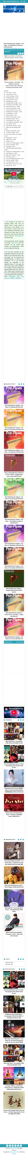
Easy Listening (10, 56)
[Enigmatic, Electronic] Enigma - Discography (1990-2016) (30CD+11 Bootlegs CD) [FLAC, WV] (14, 1016)
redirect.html (14, 242)
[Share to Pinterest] (20, 53)
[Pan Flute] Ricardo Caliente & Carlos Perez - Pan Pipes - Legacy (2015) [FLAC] (14, 614)
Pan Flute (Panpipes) (9, 57)
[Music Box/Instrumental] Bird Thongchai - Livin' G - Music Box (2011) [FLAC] (14, 934)
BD (11, 181)
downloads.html (19, 235)
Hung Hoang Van (14, 1152)
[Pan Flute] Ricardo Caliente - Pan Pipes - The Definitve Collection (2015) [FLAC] (14, 45)
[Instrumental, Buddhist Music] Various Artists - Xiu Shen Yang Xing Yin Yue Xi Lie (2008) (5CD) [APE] (14, 1112)
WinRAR (12, 278)
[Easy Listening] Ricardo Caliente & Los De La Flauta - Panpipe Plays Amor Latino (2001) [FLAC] (14, 474)
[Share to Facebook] (18, 53)
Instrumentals (18, 56)
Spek (18, 276)
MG (14, 181)
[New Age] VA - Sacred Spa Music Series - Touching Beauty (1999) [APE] (14, 909)
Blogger (14, 1153)
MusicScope (12, 276)
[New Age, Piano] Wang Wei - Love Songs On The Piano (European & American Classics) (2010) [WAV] (14, 1040)
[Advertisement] (14, 27)
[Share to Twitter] (23, 53)
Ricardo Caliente (19, 57)
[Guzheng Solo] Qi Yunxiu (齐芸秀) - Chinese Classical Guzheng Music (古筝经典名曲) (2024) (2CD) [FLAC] (14, 790)
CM (8, 181)
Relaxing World (13, 1148)
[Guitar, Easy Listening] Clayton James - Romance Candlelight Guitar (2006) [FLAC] (14, 814)
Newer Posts (8, 642)
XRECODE (18, 278)
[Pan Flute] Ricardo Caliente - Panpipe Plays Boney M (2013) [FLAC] (14, 590)
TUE (10, 50)
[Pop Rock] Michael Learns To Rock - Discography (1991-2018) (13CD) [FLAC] (14, 765)
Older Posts (19, 642)
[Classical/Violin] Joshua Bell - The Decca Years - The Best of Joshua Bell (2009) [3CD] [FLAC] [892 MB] (14, 862)
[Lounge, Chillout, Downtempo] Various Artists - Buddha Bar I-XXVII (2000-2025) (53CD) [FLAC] (14, 1087)
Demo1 (18, 181)
